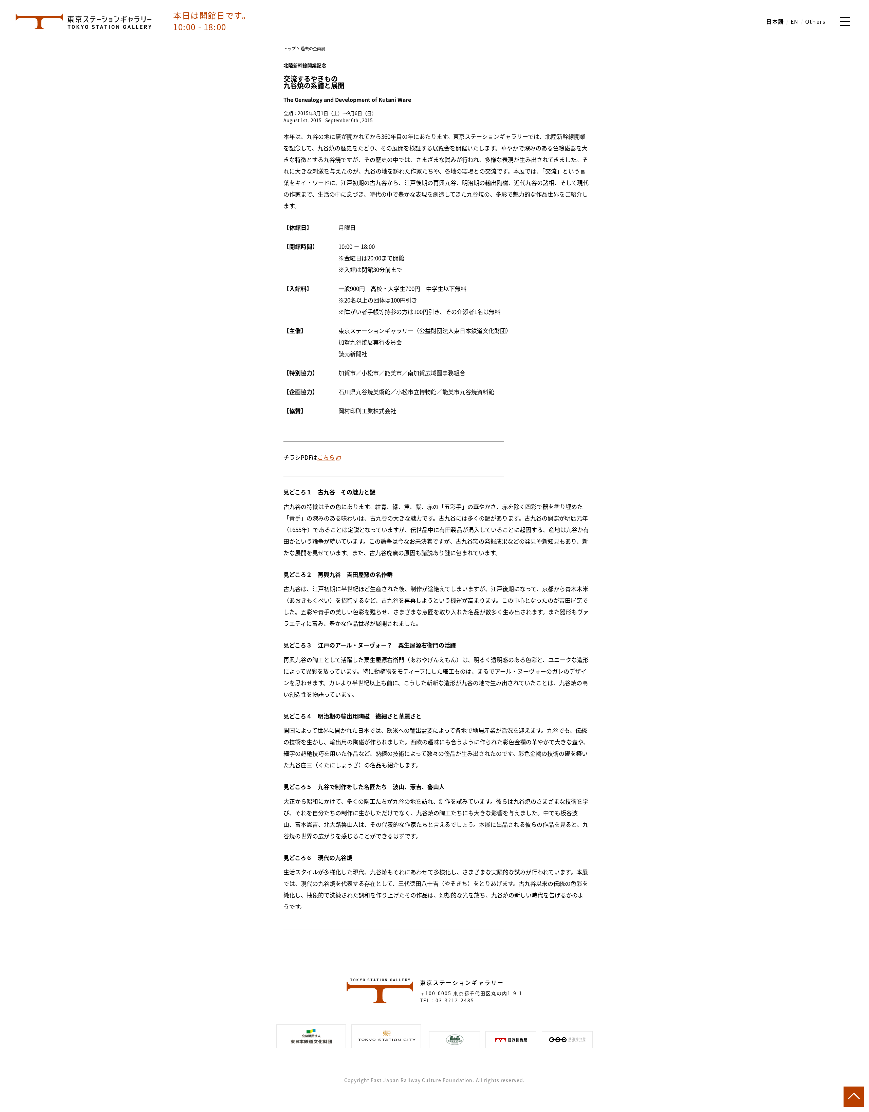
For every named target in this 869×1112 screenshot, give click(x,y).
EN (795, 21)
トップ (289, 48)
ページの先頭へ (854, 1097)
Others (815, 21)
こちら (326, 457)
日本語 (775, 21)
